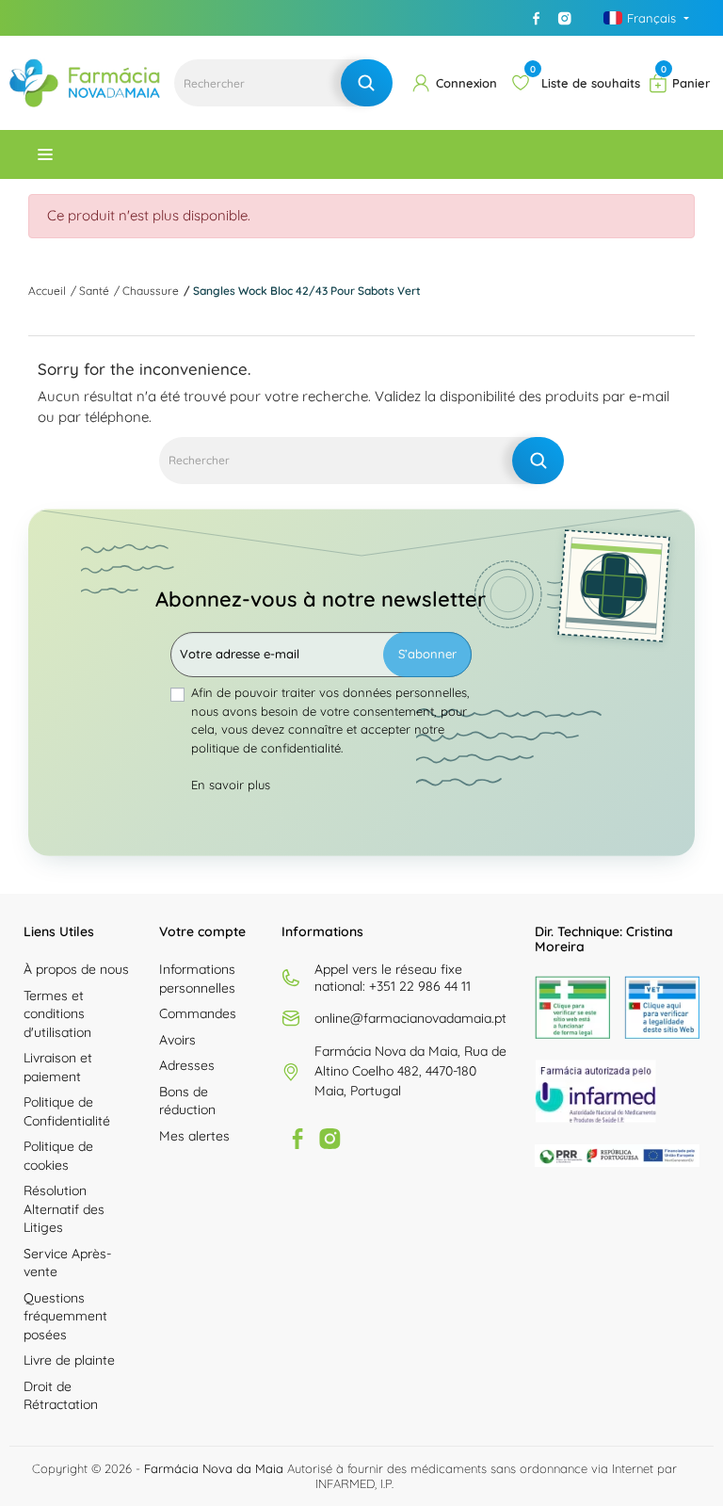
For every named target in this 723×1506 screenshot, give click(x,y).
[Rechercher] (367, 82)
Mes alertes (194, 1135)
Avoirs (177, 1039)
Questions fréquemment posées (65, 1316)
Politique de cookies (58, 1156)
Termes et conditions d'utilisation (57, 1014)
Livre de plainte (69, 1360)
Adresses (187, 1065)
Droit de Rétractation (61, 1396)
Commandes (197, 1013)
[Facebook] (536, 18)
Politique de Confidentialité (67, 1111)
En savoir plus (230, 784)
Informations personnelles (197, 978)
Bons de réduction (187, 1101)
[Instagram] (565, 18)
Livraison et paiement (58, 1067)
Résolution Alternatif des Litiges (64, 1209)
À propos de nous (76, 969)
